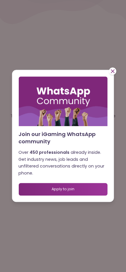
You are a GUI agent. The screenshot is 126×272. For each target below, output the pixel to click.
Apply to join (63, 188)
